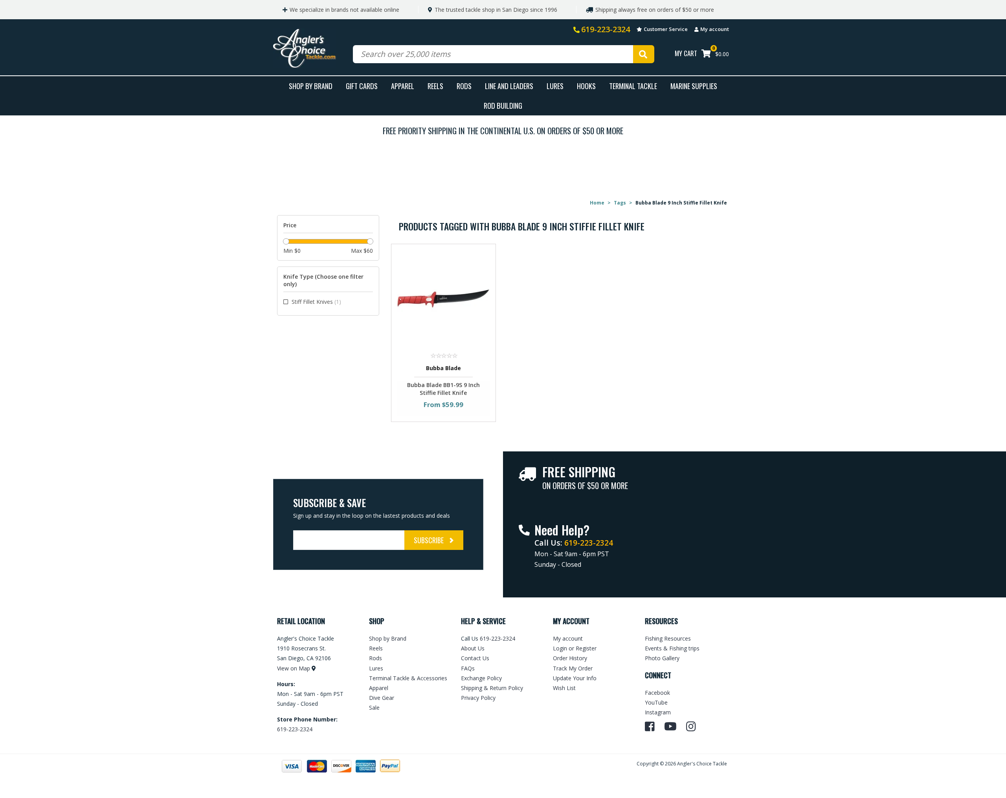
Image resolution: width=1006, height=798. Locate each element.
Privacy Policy (478, 697)
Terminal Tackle (633, 85)
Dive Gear (381, 697)
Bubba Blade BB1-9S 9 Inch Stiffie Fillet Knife (443, 388)
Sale (374, 707)
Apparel (402, 85)
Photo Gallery (662, 658)
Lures (555, 85)
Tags (620, 202)
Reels (435, 85)
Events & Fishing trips (672, 648)
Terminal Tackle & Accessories (408, 678)
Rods (464, 85)
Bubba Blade (443, 368)
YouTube (656, 702)
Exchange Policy (481, 678)
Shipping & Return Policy (492, 688)
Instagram (658, 712)
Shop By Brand (310, 85)
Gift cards (362, 85)
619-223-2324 (605, 29)
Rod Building (503, 105)
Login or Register (575, 648)
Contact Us (475, 658)
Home (597, 202)
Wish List (564, 688)
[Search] (643, 54)
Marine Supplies (693, 85)
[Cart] (706, 54)
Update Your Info (575, 678)
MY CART (686, 53)
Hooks (586, 85)
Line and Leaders (509, 85)
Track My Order (573, 668)
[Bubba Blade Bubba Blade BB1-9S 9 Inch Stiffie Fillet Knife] (443, 298)
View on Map (293, 668)
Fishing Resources (668, 638)
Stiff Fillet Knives (316, 301)
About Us (473, 648)
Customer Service (666, 29)
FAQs (468, 668)
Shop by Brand (387, 638)
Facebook (657, 692)
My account (714, 29)
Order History (570, 658)
